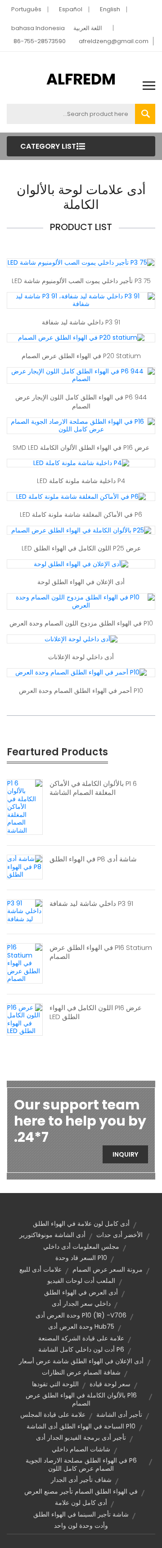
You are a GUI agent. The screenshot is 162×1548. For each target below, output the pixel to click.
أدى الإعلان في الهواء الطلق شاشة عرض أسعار (81, 1361)
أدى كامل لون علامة (81, 1502)
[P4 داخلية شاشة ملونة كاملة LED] (81, 462)
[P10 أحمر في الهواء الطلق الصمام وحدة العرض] (81, 672)
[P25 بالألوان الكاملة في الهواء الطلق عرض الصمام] (81, 529)
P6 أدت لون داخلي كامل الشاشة (81, 1349)
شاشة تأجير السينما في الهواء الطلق (81, 1514)
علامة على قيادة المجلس (53, 1414)
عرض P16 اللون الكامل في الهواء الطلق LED (96, 1012)
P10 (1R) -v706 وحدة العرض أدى (81, 1315)
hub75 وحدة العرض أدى (81, 1326)
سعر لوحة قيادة (110, 1383)
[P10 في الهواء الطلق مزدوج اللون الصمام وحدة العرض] (81, 600)
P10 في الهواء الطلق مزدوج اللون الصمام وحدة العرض (81, 623)
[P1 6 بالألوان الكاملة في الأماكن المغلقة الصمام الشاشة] (24, 806)
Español (70, 9)
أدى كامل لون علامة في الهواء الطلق (81, 1223)
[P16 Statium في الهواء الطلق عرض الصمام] (24, 962)
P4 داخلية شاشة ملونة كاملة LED (81, 480)
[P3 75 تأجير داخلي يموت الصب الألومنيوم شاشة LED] (81, 262)
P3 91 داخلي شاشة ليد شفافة (81, 322)
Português (26, 9)
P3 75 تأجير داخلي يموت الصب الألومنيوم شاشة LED (81, 280)
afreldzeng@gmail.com (113, 41)
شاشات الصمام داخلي (81, 1449)
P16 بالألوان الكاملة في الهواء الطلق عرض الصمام (81, 1399)
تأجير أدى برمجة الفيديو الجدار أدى (81, 1437)
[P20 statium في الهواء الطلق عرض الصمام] (81, 337)
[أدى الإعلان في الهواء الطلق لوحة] (81, 563)
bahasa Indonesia (38, 28)
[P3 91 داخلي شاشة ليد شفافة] (24, 910)
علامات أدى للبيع (40, 1269)
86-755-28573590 (40, 41)
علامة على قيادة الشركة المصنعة (81, 1338)
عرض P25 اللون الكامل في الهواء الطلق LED (81, 548)
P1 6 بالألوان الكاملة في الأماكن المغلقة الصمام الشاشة (93, 788)
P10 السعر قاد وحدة (81, 1257)
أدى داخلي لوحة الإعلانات (81, 656)
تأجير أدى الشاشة (119, 1414)
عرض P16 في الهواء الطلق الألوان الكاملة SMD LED (81, 447)
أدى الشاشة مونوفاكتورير (52, 1234)
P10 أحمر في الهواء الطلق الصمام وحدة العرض (81, 690)
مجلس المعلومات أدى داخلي (81, 1246)
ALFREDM (81, 79)
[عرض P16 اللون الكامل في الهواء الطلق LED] (24, 1019)
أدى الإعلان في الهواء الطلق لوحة (81, 581)
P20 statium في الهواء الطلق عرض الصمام (81, 355)
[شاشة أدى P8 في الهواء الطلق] (24, 866)
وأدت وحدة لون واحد (81, 1525)
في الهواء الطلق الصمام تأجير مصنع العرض (81, 1491)
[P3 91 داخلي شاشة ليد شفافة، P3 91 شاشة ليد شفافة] (81, 299)
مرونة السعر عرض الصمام (107, 1269)
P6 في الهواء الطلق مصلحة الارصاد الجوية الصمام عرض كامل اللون (81, 1464)
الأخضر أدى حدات (119, 1234)
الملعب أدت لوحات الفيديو (81, 1280)
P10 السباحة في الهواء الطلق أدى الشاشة (81, 1426)
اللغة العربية (87, 28)
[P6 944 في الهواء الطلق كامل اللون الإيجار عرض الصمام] (81, 374)
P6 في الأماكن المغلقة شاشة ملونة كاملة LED (81, 514)
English (110, 9)
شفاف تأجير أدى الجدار (81, 1479)
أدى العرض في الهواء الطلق (81, 1292)
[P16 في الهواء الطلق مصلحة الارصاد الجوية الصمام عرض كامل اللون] (81, 425)
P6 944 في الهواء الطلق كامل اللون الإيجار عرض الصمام (81, 402)
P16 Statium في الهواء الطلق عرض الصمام (101, 952)
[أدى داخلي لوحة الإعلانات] (81, 638)
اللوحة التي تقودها (55, 1383)
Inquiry (125, 1154)
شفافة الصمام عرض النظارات (81, 1372)
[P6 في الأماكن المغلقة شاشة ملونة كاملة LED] (81, 496)
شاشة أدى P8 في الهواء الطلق (93, 859)
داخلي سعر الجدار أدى (81, 1303)
